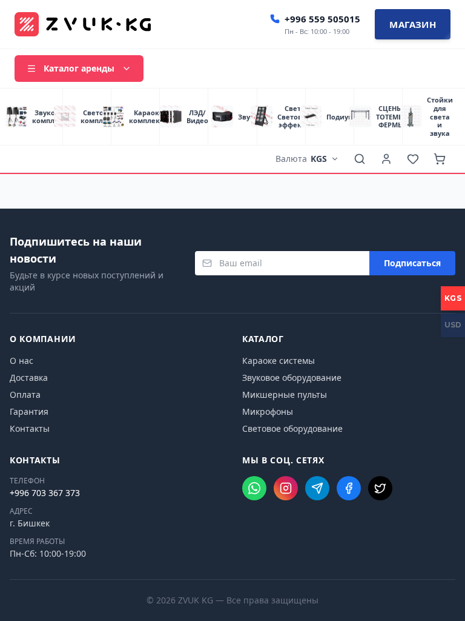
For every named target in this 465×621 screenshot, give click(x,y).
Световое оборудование (292, 428)
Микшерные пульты (284, 394)
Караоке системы (278, 360)
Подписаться (412, 263)
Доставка (29, 377)
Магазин (412, 24)
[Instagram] (286, 488)
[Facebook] (349, 488)
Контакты (30, 428)
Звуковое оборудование (291, 377)
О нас (21, 360)
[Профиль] (386, 159)
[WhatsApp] (254, 488)
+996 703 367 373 (45, 492)
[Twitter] (380, 488)
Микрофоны (267, 411)
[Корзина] (439, 159)
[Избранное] (413, 159)
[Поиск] (360, 159)
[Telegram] (317, 488)
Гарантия (29, 411)
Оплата (25, 394)
